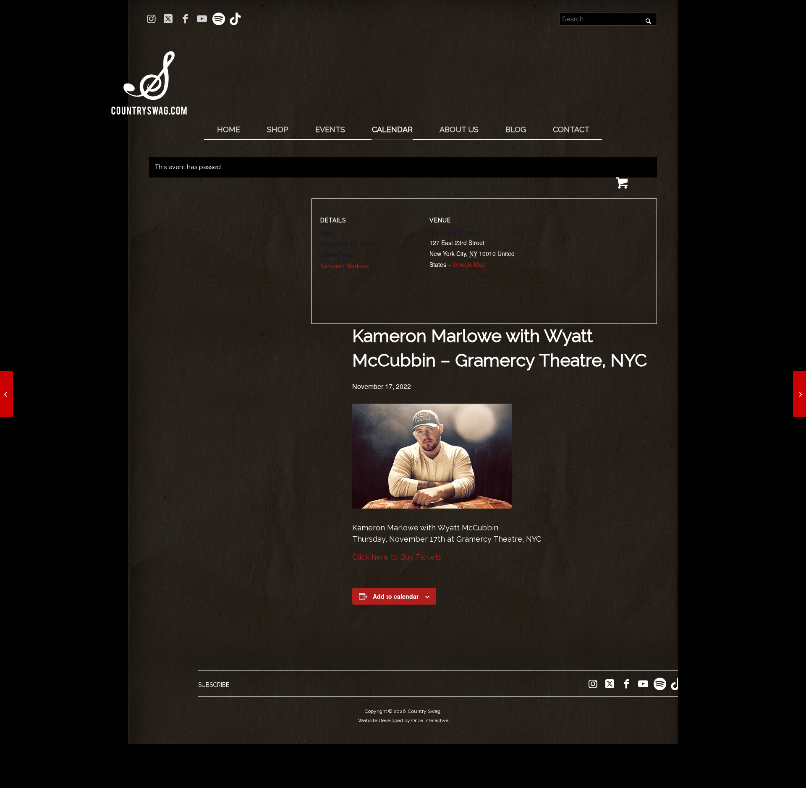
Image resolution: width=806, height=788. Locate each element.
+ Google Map (467, 264)
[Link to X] (168, 19)
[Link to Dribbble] (235, 19)
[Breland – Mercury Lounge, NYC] (799, 394)
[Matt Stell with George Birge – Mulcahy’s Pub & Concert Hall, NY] (6, 394)
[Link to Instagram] (151, 19)
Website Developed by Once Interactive (403, 720)
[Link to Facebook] (185, 19)
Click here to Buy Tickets (397, 557)
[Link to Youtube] (202, 19)
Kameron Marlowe (344, 265)
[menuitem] (228, 129)
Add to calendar (396, 596)
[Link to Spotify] (218, 19)
